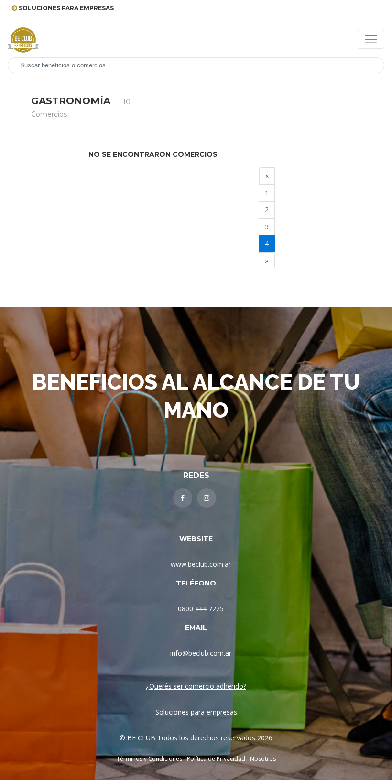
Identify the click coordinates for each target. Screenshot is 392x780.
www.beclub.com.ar (201, 564)
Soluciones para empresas (196, 711)
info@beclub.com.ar (200, 653)
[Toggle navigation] (371, 39)
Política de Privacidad (216, 759)
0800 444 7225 (201, 608)
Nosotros (263, 759)
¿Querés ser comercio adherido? (196, 686)
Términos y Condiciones (149, 759)
